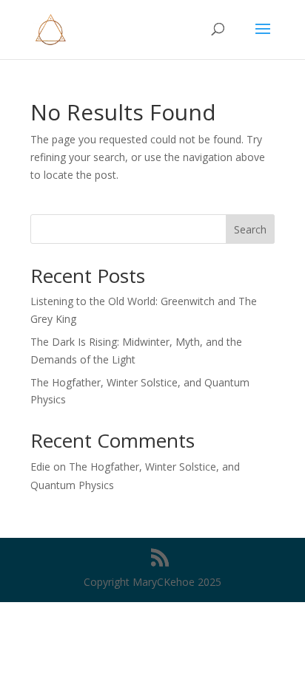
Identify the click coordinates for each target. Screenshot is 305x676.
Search (250, 229)
